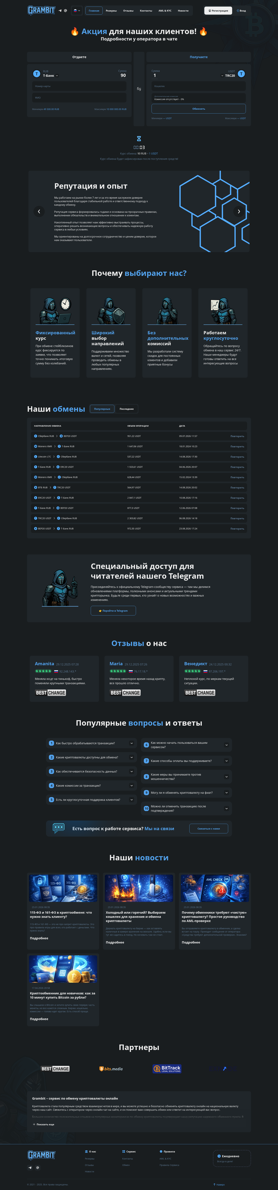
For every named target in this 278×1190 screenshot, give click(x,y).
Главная (94, 10)
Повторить (237, 436)
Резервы (111, 10)
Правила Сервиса (169, 1165)
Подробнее (39, 938)
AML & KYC (165, 10)
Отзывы (128, 10)
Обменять (198, 108)
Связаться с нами (209, 828)
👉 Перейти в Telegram (113, 610)
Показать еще (45, 1124)
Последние (127, 408)
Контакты (146, 10)
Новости (183, 10)
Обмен (126, 1165)
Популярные (102, 408)
